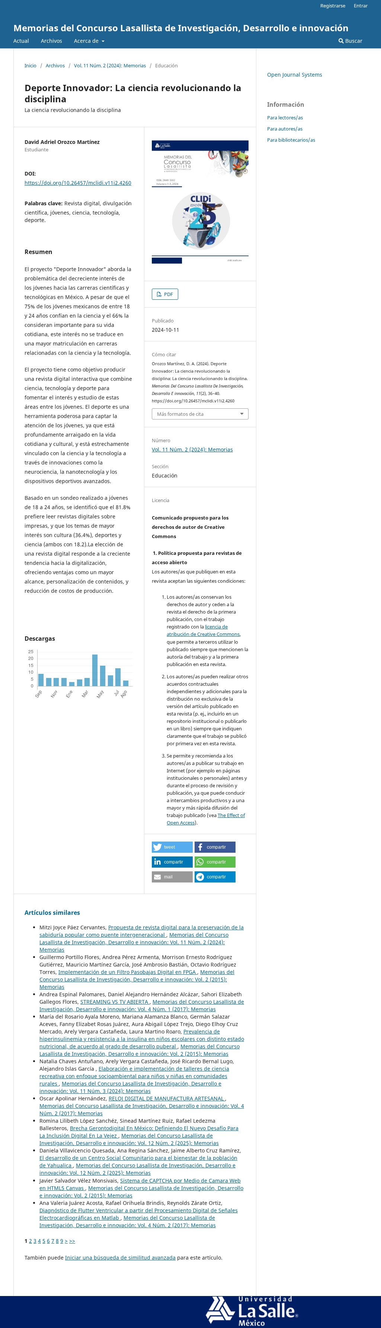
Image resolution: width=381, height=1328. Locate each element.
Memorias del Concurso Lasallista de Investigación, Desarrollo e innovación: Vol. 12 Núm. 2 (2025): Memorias (129, 1139)
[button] (172, 847)
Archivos (51, 40)
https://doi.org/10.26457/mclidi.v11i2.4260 (78, 182)
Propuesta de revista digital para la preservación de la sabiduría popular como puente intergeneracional (141, 931)
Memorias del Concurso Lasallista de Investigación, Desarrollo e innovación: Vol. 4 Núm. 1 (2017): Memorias (141, 1005)
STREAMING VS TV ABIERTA (115, 1001)
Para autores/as (284, 128)
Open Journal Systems (294, 74)
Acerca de (87, 40)
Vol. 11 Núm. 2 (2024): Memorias (110, 65)
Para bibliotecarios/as (291, 139)
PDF (168, 294)
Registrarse (332, 5)
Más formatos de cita (180, 414)
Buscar (353, 40)
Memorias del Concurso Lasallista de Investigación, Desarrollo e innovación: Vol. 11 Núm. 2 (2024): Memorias (133, 942)
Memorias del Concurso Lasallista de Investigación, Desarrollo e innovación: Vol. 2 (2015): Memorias (136, 979)
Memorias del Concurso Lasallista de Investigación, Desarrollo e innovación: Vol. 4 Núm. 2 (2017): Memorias (127, 1221)
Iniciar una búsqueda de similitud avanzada (120, 1257)
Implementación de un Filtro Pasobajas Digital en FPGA (127, 971)
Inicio (30, 65)
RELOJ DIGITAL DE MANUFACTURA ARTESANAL (167, 1098)
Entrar (361, 5)
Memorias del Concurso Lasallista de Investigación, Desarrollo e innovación (181, 28)
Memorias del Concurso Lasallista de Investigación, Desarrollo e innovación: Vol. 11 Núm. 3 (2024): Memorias (130, 1087)
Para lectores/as (285, 117)
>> (72, 1240)
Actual (21, 40)
